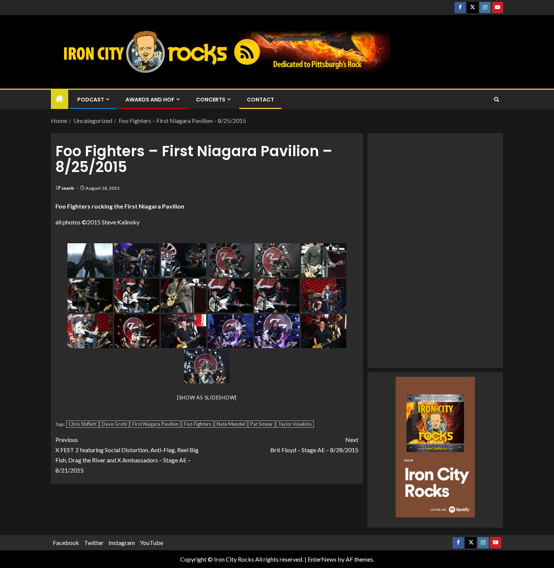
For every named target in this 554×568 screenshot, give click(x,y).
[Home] (59, 99)
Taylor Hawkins (295, 424)
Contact (260, 99)
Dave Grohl (114, 424)
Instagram (122, 542)
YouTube (151, 542)
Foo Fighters (197, 424)
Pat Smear (261, 424)
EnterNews (322, 559)
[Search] (496, 99)
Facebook (66, 542)
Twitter (94, 542)
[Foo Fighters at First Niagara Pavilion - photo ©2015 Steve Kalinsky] (90, 260)
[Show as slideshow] (207, 398)
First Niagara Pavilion (155, 424)
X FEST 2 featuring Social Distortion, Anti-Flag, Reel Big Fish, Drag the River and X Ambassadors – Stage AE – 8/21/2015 (127, 455)
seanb (68, 188)
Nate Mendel (231, 424)
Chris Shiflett (82, 424)
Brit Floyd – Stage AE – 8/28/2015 (314, 444)
